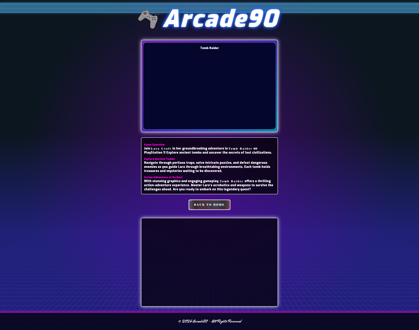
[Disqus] (209, 262)
